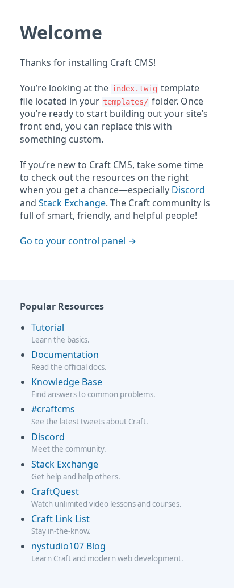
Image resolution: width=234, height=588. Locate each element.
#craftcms (53, 409)
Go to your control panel (73, 241)
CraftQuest (55, 491)
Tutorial (47, 327)
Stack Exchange (72, 203)
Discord (188, 190)
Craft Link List (60, 518)
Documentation (65, 354)
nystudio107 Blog (68, 546)
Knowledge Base (66, 382)
